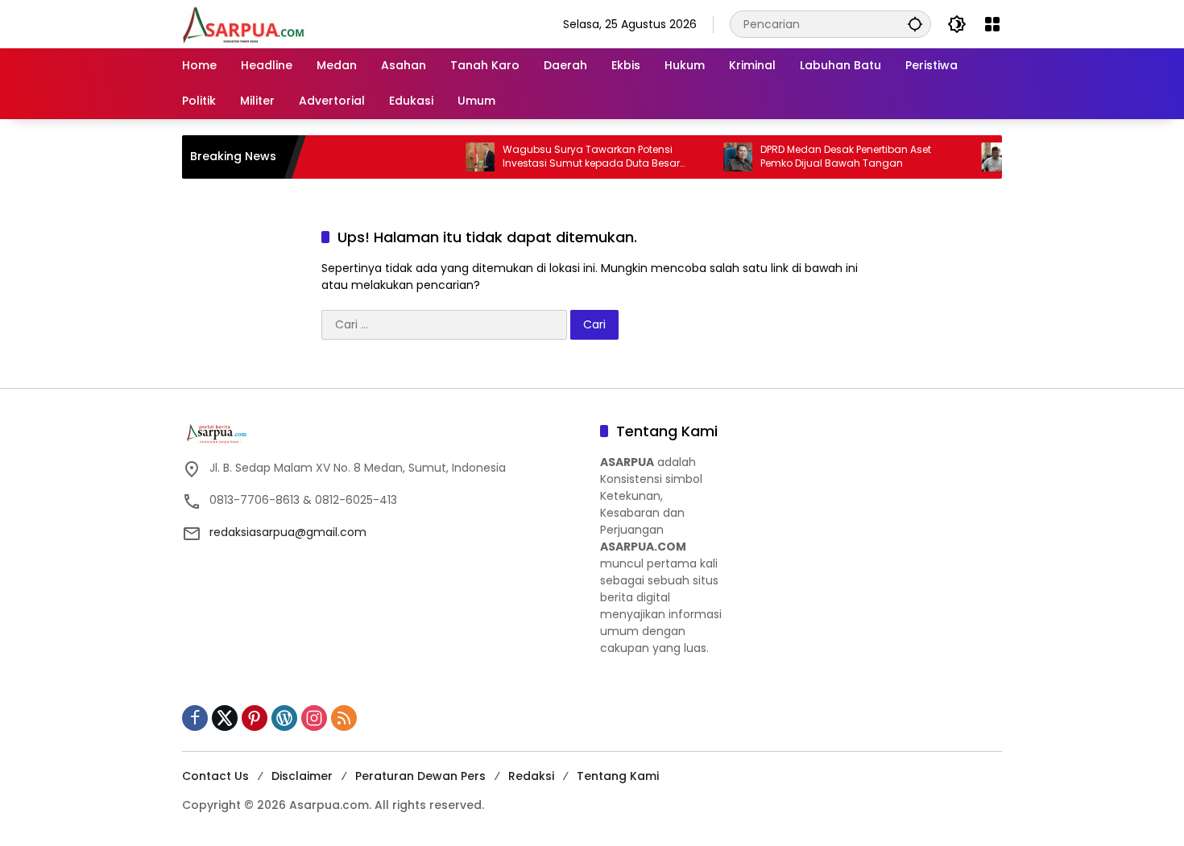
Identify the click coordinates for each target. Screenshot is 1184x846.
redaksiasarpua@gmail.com (287, 532)
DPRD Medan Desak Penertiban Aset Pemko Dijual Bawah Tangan (827, 156)
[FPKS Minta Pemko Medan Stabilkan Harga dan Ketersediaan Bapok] (977, 156)
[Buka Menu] (992, 24)
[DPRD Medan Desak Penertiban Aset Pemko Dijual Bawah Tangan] (719, 156)
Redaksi (531, 776)
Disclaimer (302, 776)
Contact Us (215, 776)
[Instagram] (314, 718)
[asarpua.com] (244, 23)
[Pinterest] (254, 718)
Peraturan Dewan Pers (420, 776)
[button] (915, 23)
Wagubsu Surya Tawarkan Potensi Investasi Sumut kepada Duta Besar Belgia (572, 157)
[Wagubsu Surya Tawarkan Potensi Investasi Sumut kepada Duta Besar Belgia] (461, 156)
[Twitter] (225, 718)
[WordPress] (284, 718)
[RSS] (344, 718)
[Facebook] (195, 718)
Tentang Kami (618, 776)
